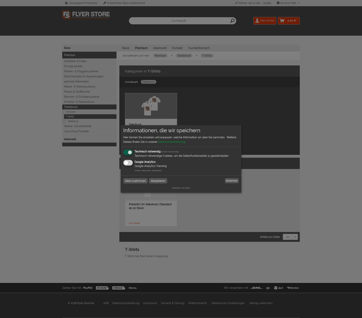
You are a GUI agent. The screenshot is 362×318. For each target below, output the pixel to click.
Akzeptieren (158, 180)
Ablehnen (232, 180)
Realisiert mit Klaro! (181, 188)
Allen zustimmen (135, 180)
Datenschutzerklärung (171, 141)
